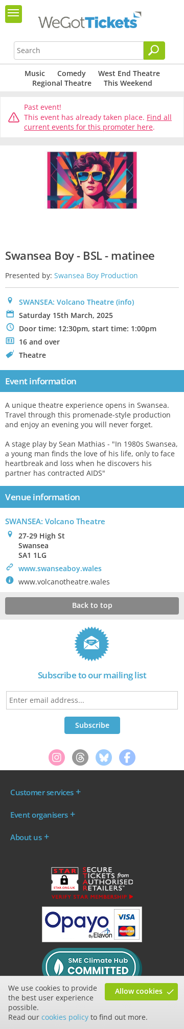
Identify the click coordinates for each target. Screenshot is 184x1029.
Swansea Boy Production (96, 275)
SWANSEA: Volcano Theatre (66, 302)
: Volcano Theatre (55, 521)
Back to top (92, 605)
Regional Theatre (61, 83)
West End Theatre (129, 73)
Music (35, 73)
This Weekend (128, 83)
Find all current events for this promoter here (98, 122)
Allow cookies (139, 991)
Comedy (71, 73)
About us (25, 837)
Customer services (42, 792)
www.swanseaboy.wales (60, 568)
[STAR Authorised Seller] (92, 898)
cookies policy (64, 1017)
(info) (125, 302)
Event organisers (38, 815)
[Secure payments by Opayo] (92, 939)
